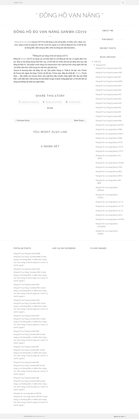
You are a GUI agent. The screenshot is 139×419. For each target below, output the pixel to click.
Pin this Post (74, 102)
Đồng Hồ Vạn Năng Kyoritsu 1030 (109, 103)
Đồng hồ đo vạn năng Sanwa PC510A (110, 219)
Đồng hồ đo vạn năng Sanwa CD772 (109, 147)
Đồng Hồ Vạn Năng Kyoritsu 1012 (108, 107)
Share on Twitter (54, 102)
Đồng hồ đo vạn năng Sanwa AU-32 (109, 202)
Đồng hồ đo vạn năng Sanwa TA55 (109, 167)
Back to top (119, 416)
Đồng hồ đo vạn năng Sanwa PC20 (109, 142)
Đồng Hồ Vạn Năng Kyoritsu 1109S (109, 81)
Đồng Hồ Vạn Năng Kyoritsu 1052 (108, 94)
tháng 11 (99, 65)
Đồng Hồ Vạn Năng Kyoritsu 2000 (109, 72)
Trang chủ (18, 2)
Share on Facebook (30, 102)
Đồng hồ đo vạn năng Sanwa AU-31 (109, 211)
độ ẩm (78, 73)
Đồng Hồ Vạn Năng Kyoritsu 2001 (109, 68)
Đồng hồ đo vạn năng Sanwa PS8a (109, 129)
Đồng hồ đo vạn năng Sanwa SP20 (109, 176)
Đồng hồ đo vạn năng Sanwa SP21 (109, 171)
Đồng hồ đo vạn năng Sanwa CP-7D (109, 206)
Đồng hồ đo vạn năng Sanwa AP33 (109, 215)
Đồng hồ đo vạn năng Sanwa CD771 (109, 151)
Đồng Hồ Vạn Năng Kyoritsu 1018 (108, 116)
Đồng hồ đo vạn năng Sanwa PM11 (109, 138)
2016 (95, 62)
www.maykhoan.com (38, 416)
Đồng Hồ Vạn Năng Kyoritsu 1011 (108, 112)
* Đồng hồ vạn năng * (69, 15)
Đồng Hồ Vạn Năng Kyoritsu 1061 (108, 90)
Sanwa (24, 59)
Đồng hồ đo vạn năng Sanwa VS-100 (110, 163)
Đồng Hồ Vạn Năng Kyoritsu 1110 (108, 77)
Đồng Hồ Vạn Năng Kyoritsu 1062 (109, 86)
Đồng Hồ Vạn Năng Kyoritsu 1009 (109, 121)
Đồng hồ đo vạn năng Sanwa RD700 (109, 125)
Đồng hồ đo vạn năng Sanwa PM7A (109, 134)
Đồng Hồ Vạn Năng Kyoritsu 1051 (108, 99)
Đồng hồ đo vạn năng (23, 42)
